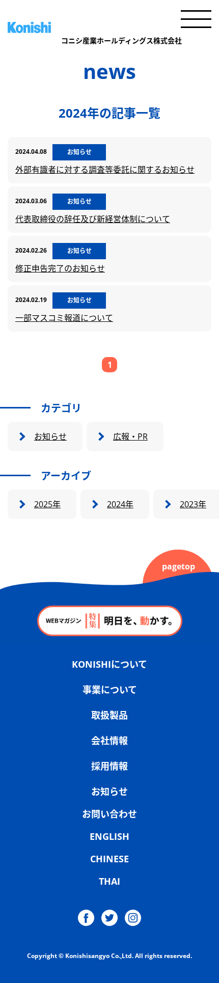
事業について (110, 690)
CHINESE (109, 859)
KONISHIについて (109, 664)
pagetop (178, 566)
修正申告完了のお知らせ (60, 268)
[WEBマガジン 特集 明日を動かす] (109, 621)
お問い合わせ (109, 814)
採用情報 (109, 766)
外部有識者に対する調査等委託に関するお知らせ (105, 169)
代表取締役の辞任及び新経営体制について (92, 219)
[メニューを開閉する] (196, 19)
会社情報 (109, 740)
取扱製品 (109, 715)
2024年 (120, 504)
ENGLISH (109, 836)
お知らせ (50, 436)
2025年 (47, 504)
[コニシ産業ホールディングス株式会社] (95, 27)
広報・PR (130, 436)
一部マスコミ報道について (64, 317)
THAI (109, 881)
